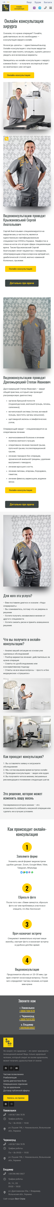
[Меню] (50, 8)
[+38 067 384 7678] (6, 1114)
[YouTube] (16, 1068)
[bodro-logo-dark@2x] (5, 7)
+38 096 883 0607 (16, 1174)
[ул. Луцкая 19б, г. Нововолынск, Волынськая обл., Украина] (6, 1129)
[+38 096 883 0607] (6, 1173)
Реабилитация (10, 1077)
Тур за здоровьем (11, 1087)
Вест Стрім (20, 1199)
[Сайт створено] (11, 1202)
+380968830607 (27, 1028)
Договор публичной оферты (16, 1090)
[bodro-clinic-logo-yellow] (27, 1042)
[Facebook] (5, 1068)
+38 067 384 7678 (16, 1115)
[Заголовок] (11, 1104)
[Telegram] (5, 1104)
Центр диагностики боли (14, 1081)
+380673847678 (27, 1011)
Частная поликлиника (13, 1074)
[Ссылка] (34, 8)
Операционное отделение (15, 1084)
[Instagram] (11, 1068)
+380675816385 (27, 1019)
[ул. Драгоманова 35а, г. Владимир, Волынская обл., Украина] (6, 1192)
